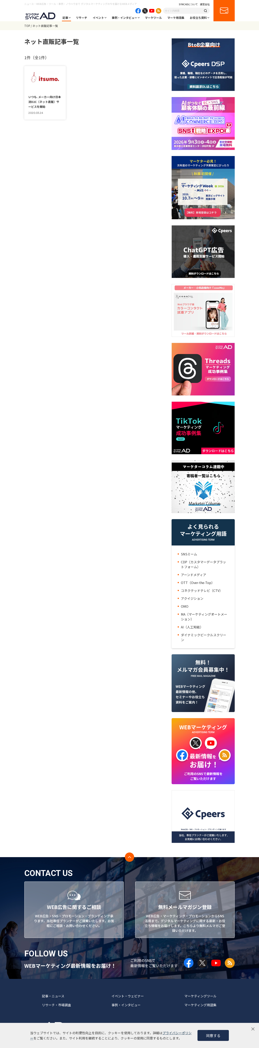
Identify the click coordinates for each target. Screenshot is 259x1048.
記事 (65, 18)
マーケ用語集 (175, 18)
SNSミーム (189, 554)
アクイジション (192, 598)
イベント (98, 18)
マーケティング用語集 (200, 1004)
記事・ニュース (53, 995)
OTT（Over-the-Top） (197, 582)
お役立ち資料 (198, 18)
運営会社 (205, 4)
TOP (27, 26)
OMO (184, 606)
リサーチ (81, 18)
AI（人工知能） (192, 627)
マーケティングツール (200, 995)
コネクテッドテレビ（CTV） (202, 590)
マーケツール (153, 18)
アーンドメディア (193, 574)
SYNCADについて (188, 4)
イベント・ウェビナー (127, 995)
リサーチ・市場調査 (56, 1004)
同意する (213, 1035)
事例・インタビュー (124, 18)
